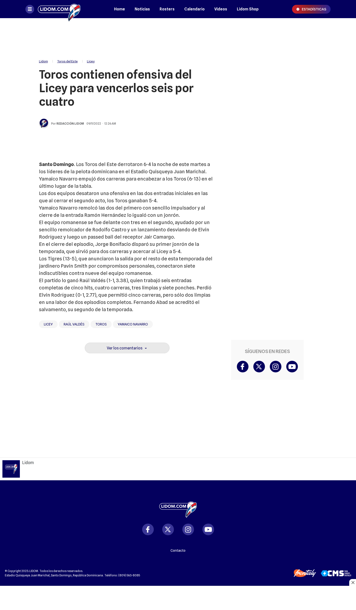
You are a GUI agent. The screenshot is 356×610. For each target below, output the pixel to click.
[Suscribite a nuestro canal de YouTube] (292, 366)
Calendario (194, 9)
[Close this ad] (352, 582)
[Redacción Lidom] (44, 123)
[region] (178, 36)
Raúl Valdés (74, 324)
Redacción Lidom (70, 123)
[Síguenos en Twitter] (259, 366)
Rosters (167, 9)
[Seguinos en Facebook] (148, 529)
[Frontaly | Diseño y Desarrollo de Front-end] (305, 573)
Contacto (178, 550)
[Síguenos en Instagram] (275, 366)
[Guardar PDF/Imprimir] (317, 86)
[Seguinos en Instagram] (188, 529)
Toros (101, 324)
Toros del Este (67, 61)
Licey (91, 61)
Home (119, 9)
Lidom (43, 61)
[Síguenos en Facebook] (242, 366)
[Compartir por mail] (317, 72)
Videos (220, 9)
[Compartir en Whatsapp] (317, 57)
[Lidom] (59, 9)
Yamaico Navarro (133, 324)
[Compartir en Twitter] (317, 43)
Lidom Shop (248, 9)
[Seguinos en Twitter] (168, 529)
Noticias (142, 9)
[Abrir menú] (29, 9)
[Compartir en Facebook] (317, 28)
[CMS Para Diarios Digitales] (336, 573)
